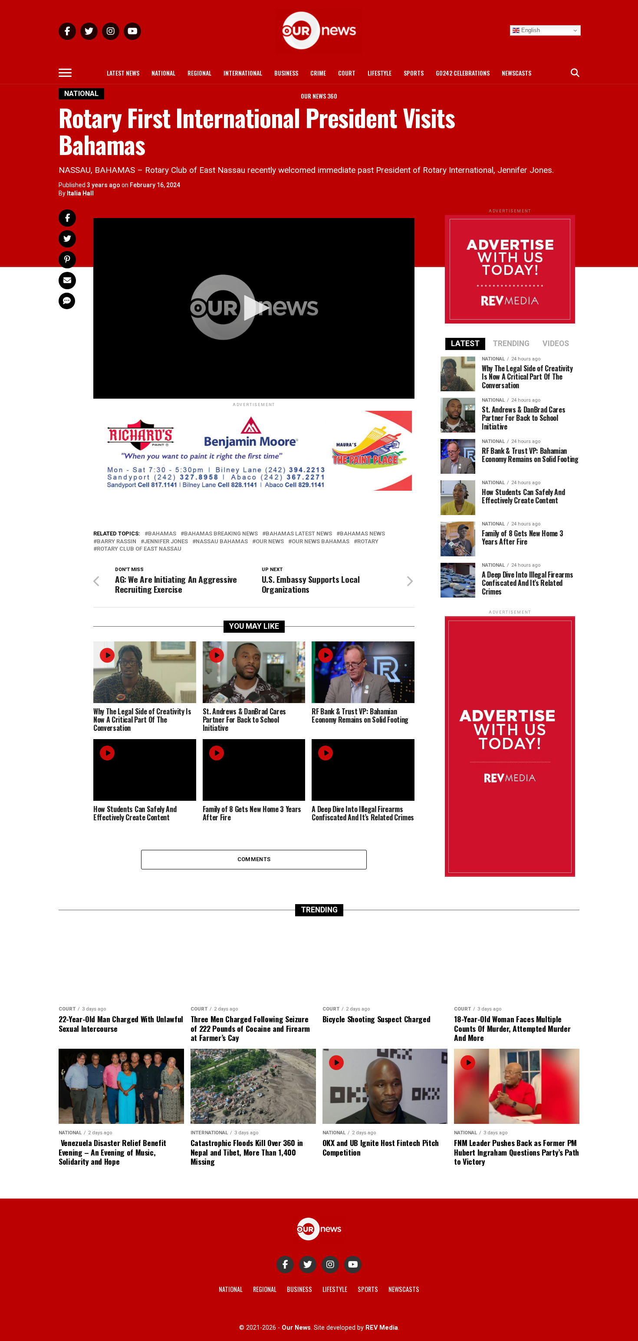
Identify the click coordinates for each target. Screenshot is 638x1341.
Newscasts (516, 72)
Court (346, 72)
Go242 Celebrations (463, 72)
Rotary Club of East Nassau (139, 549)
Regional (199, 72)
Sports (414, 72)
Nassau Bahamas (222, 542)
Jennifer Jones (166, 542)
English (530, 30)
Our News (270, 542)
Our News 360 (319, 95)
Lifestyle (379, 72)
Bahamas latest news (299, 534)
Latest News (123, 72)
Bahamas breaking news (221, 534)
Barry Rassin (116, 542)
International (243, 72)
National (163, 72)
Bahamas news (362, 534)
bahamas (162, 534)
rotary (367, 542)
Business (286, 72)
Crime (318, 72)
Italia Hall (80, 193)
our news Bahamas (320, 542)
